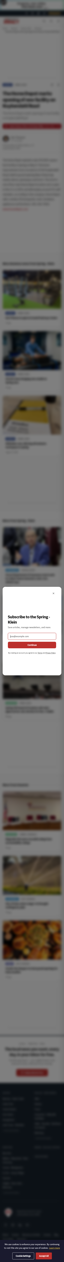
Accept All (44, 1256)
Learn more (54, 1248)
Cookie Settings (23, 1256)
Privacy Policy (50, 653)
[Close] (53, 593)
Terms (40, 653)
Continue (32, 645)
